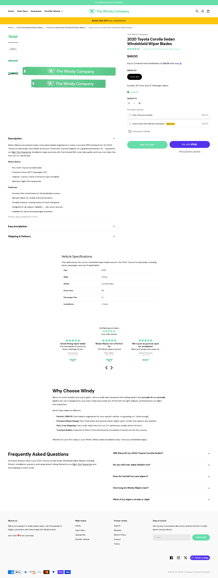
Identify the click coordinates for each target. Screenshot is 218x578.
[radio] (130, 115)
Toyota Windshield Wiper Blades (29, 27)
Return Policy (120, 534)
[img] (109, 331)
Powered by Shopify (201, 572)
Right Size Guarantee (21, 152)
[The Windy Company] (109, 11)
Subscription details (141, 131)
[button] (107, 367)
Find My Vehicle (82, 539)
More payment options (189, 151)
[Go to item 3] (13, 61)
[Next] (132, 2)
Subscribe (201, 537)
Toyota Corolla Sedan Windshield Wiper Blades (65, 27)
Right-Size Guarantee (82, 464)
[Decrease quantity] (129, 103)
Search (117, 525)
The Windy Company (183, 572)
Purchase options (135, 109)
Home (10, 27)
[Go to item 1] (13, 37)
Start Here (80, 530)
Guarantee (80, 534)
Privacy (117, 539)
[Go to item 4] (13, 73)
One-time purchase (142, 115)
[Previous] (86, 2)
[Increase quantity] (139, 103)
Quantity (132, 98)
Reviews (117, 530)
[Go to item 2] (13, 49)
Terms (117, 544)
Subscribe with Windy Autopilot (153, 123)
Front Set (134, 76)
